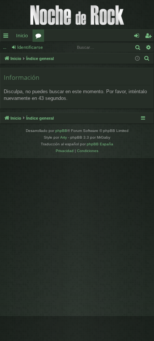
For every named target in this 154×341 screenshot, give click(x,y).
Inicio (22, 35)
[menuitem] (147, 58)
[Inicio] (77, 14)
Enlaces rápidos (7, 37)
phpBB (61, 131)
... (4, 47)
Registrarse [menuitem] (150, 37)
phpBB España (100, 144)
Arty (63, 137)
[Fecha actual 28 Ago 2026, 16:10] (137, 58)
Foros (40, 37)
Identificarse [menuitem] (138, 37)
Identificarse (30, 47)
